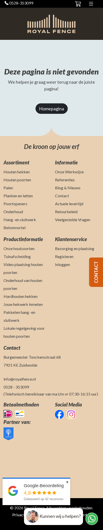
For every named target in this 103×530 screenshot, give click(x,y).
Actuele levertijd (69, 203)
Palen (8, 187)
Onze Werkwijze (69, 171)
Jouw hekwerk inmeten (23, 304)
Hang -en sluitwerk (20, 219)
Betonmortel (15, 227)
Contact (62, 195)
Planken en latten (18, 195)
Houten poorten (17, 179)
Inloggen (62, 264)
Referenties (65, 179)
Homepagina (51, 108)
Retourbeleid (66, 211)
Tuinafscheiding (17, 256)
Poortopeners (15, 203)
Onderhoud (13, 211)
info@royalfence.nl (20, 379)
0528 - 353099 (16, 387)
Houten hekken (17, 171)
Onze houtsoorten (19, 248)
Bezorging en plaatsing (74, 248)
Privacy (18, 514)
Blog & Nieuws (67, 187)
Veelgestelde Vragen (72, 219)
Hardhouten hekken (21, 296)
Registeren (64, 256)
